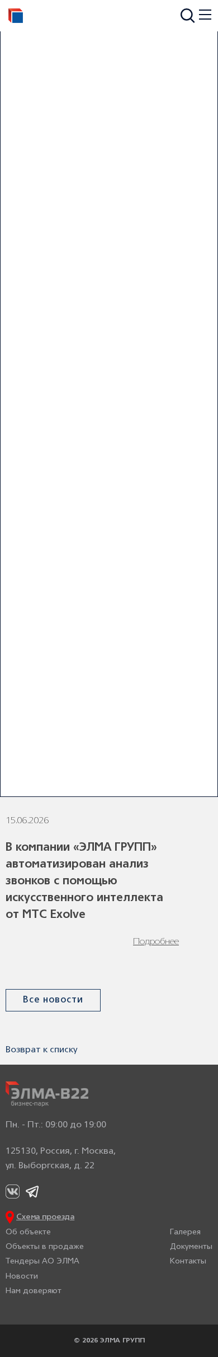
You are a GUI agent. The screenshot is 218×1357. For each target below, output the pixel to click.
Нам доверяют (33, 1291)
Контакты (188, 1261)
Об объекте (28, 1232)
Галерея (185, 1232)
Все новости (53, 1000)
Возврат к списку (41, 1050)
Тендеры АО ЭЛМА (42, 1261)
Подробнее (156, 942)
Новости (22, 1276)
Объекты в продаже (45, 1247)
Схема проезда (45, 1217)
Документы (191, 1247)
